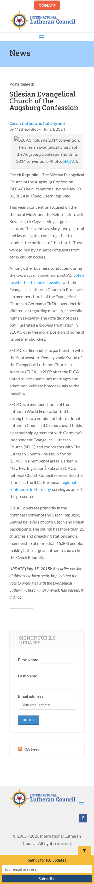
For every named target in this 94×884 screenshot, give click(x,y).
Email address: (31, 696)
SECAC (69, 161)
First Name (28, 659)
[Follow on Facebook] (83, 818)
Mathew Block (27, 129)
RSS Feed (31, 749)
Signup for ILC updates (47, 860)
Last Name (27, 675)
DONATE (47, 5)
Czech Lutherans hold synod (37, 123)
